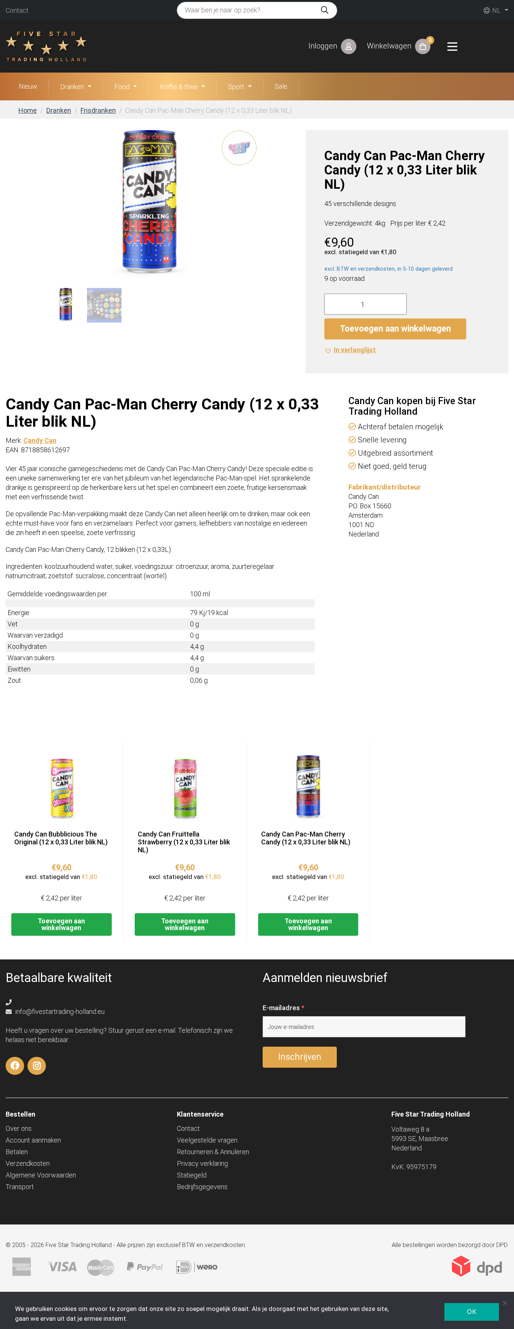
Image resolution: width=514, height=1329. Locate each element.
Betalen (17, 1152)
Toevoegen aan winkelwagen (395, 329)
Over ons (19, 1128)
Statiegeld (192, 1175)
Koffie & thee (179, 87)
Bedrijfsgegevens (202, 1187)
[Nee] (504, 1302)
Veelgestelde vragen (207, 1140)
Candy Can (39, 440)
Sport (236, 87)
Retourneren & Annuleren (213, 1152)
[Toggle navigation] (452, 46)
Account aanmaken (33, 1140)
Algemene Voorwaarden (41, 1175)
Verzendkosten (28, 1163)
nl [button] (496, 10)
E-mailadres (283, 1008)
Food (121, 87)
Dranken (72, 87)
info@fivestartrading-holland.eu (59, 1011)
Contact (17, 10)
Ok (471, 1311)
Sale (281, 86)
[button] (350, 350)
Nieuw (28, 86)
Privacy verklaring (202, 1163)
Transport (20, 1187)
